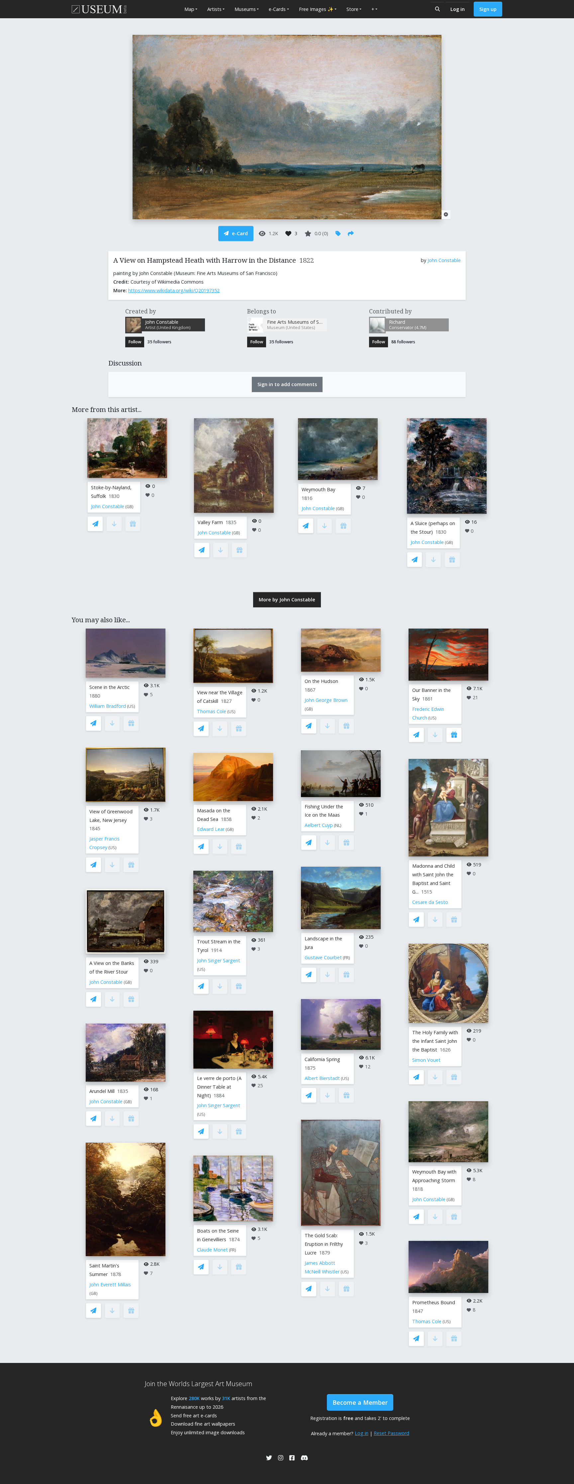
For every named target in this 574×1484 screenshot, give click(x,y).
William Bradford (107, 706)
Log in (457, 9)
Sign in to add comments (287, 384)
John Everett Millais (110, 1284)
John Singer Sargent (218, 960)
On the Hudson (321, 681)
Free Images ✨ (316, 9)
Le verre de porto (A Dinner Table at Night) (219, 1087)
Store (352, 9)
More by (287, 599)
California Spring (322, 1059)
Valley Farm (210, 522)
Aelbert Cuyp (319, 825)
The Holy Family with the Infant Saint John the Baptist (435, 1041)
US (131, 706)
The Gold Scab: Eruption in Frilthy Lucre (324, 1244)
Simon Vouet (426, 1060)
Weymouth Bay (318, 489)
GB (129, 506)
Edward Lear (211, 829)
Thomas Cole (211, 711)
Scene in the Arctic (109, 687)
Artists (214, 9)
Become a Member (360, 1402)
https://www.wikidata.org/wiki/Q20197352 (174, 290)
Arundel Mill (102, 1091)
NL (337, 825)
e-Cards (277, 9)
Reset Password (391, 1433)
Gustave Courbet (323, 957)
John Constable (444, 260)
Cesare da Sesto (430, 902)
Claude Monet (212, 1250)
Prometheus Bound (433, 1302)
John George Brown (326, 700)
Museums (245, 9)
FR (232, 1250)
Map (189, 9)
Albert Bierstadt (322, 1078)
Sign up (488, 9)
